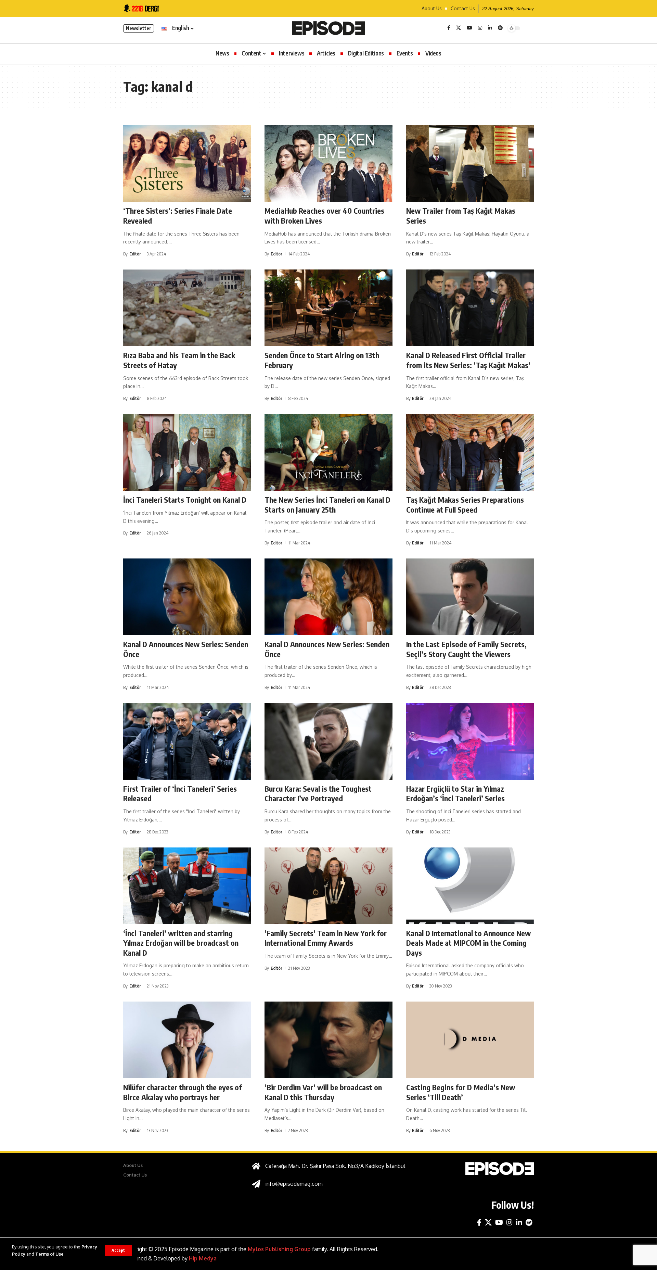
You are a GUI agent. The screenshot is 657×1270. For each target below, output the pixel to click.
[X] (458, 28)
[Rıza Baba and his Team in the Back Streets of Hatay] (187, 307)
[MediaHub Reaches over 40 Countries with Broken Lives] (328, 163)
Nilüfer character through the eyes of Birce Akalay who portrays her (182, 1092)
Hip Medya (203, 1258)
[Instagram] (480, 28)
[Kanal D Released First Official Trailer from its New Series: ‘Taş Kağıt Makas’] (470, 307)
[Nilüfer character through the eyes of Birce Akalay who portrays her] (187, 1040)
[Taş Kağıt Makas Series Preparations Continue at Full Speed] (470, 452)
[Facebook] (449, 28)
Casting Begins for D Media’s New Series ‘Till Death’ (460, 1092)
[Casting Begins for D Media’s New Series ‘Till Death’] (470, 1040)
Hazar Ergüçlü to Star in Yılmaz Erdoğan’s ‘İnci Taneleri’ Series (455, 793)
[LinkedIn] (490, 28)
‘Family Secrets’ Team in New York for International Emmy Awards (326, 938)
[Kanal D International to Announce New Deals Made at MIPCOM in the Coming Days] (470, 885)
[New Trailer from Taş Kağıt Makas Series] (470, 163)
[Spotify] (500, 28)
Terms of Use (49, 1254)
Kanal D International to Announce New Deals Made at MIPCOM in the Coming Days (468, 942)
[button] (118, 1250)
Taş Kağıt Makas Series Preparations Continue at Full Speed (465, 504)
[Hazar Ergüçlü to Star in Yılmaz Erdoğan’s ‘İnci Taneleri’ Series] (470, 741)
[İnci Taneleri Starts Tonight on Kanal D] (187, 452)
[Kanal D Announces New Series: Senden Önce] (187, 596)
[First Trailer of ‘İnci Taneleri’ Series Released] (187, 741)
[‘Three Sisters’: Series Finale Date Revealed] (187, 163)
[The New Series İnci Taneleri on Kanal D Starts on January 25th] (328, 452)
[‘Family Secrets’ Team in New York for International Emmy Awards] (328, 885)
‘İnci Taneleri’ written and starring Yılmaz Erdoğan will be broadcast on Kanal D (181, 942)
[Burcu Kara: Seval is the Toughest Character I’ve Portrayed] (328, 741)
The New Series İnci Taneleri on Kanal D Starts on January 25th (327, 504)
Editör (135, 253)
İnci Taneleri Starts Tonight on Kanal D (184, 499)
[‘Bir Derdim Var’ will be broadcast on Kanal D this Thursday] (328, 1040)
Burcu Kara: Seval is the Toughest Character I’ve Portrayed (318, 793)
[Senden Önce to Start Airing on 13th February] (328, 307)
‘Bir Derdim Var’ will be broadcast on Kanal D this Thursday (323, 1092)
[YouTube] (469, 28)
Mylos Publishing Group (279, 1249)
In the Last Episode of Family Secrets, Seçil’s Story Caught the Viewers (466, 649)
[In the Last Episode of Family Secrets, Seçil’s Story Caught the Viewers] (470, 596)
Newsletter (138, 28)
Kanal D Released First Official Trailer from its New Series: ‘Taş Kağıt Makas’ (468, 360)
